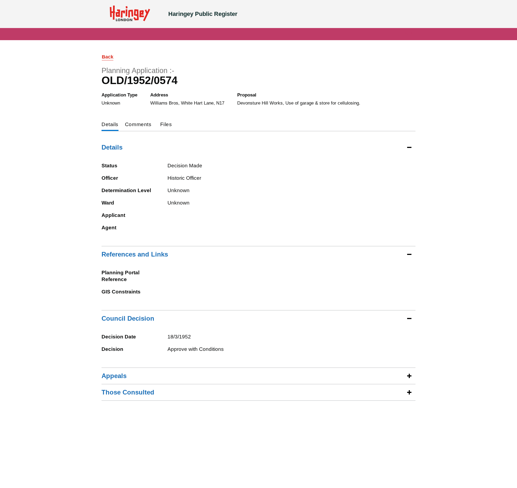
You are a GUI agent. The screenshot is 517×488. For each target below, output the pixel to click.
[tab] (110, 125)
